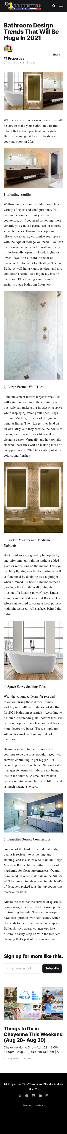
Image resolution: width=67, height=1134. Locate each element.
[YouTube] (40, 1095)
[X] (20, 1095)
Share (56, 54)
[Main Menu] (61, 6)
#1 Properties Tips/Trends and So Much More (33, 1084)
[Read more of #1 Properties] (8, 49)
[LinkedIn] (33, 1095)
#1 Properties (14, 58)
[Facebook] (26, 1095)
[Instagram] (46, 1095)
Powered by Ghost (33, 1105)
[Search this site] (54, 6)
